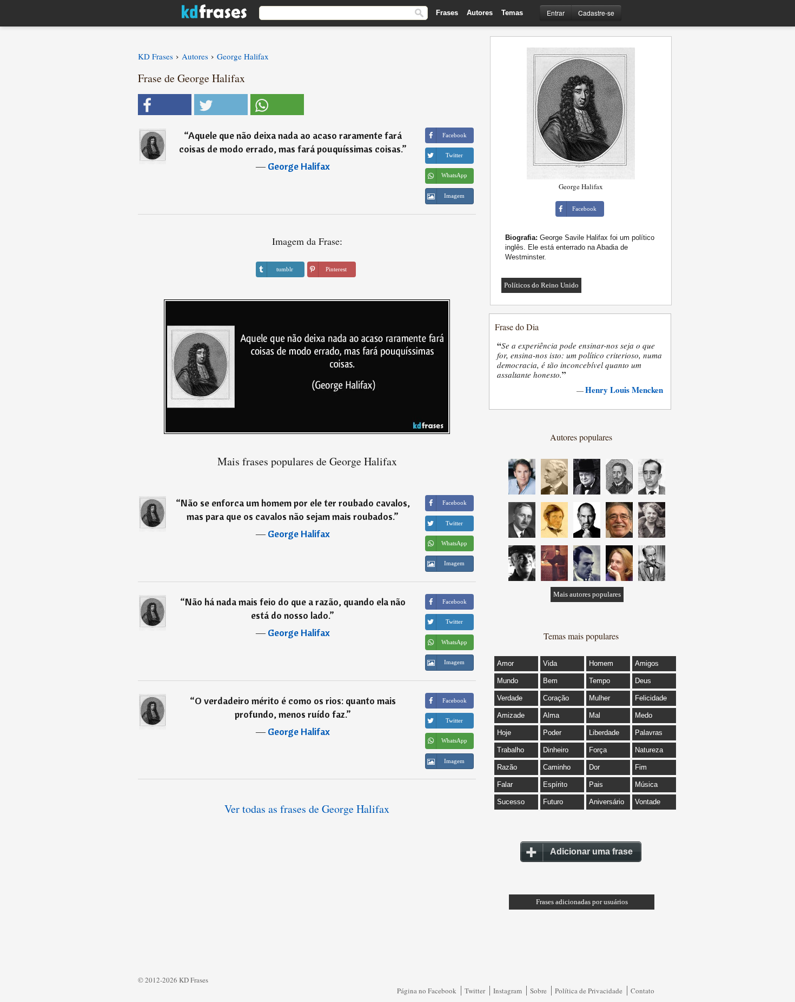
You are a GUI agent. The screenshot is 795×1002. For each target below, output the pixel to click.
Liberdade (604, 733)
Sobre (538, 991)
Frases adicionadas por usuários (582, 902)
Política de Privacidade (588, 991)
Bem (550, 681)
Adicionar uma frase (591, 851)
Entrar (556, 12)
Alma (551, 715)
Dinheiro (555, 750)
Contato (642, 991)
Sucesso (511, 802)
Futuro (553, 802)
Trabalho (510, 750)
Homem (601, 663)
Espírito (555, 784)
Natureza (649, 750)
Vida (550, 663)
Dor (594, 767)
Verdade (509, 698)
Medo (643, 715)
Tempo (599, 681)
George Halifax (299, 166)
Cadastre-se (596, 12)
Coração (556, 698)
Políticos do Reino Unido (541, 285)
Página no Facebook (426, 991)
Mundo (507, 681)
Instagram (507, 991)
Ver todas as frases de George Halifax (306, 808)
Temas (512, 13)
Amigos (647, 663)
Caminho (557, 767)
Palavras (648, 733)
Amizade (511, 715)
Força (598, 750)
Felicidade (651, 698)
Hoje (504, 733)
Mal (594, 715)
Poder (552, 733)
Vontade (647, 802)
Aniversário (606, 802)
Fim (641, 767)
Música (646, 784)
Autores (480, 13)
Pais (596, 784)
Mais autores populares (587, 594)
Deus (643, 681)
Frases (447, 13)
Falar (505, 784)
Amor (505, 663)
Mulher (599, 698)
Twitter (475, 991)
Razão (507, 767)
